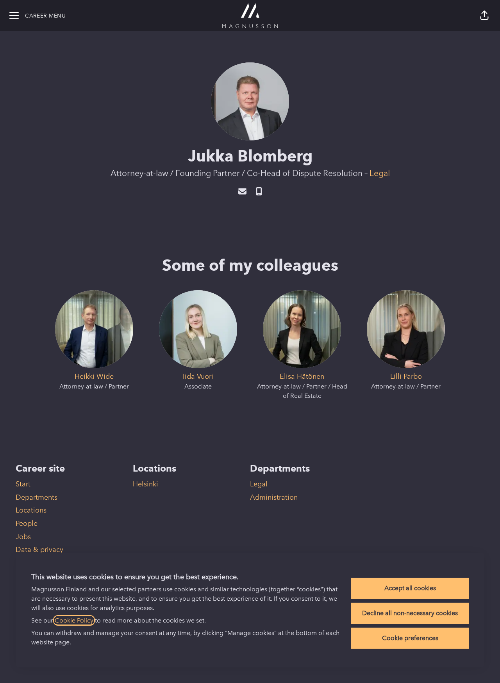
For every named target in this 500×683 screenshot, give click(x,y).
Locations (31, 510)
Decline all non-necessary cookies (410, 613)
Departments (36, 497)
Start (23, 484)
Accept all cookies (410, 588)
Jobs (23, 536)
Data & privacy (39, 549)
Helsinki (145, 484)
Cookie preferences (410, 638)
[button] (484, 16)
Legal (380, 173)
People (27, 523)
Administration (274, 497)
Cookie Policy (74, 620)
